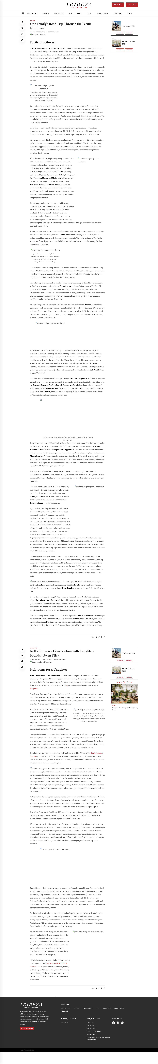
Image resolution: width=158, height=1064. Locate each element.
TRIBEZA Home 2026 (128, 42)
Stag (66, 685)
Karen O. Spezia (37, 1010)
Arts (70, 13)
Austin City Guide (124, 682)
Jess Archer (36, 659)
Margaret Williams (38, 32)
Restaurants (32, 13)
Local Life (33, 648)
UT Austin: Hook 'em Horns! (124, 1035)
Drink (112, 705)
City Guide (117, 13)
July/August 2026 (128, 26)
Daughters (34, 688)
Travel (32, 21)
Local (89, 13)
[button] (112, 694)
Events (129, 13)
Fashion (46, 13)
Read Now (120, 33)
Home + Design (102, 13)
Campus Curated (124, 1059)
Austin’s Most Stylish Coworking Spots (124, 709)
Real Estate (58, 13)
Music (79, 13)
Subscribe (129, 33)
